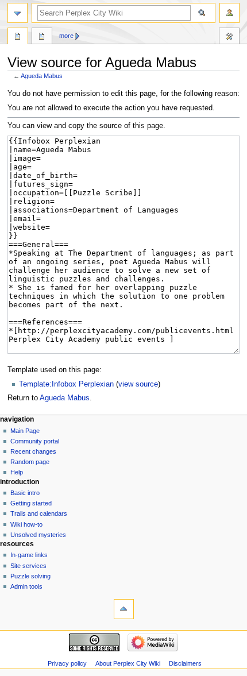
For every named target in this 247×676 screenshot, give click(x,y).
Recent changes (33, 451)
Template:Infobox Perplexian (66, 384)
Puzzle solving (30, 576)
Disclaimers (185, 663)
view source (138, 384)
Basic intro (25, 492)
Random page (29, 461)
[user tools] (229, 13)
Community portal (34, 441)
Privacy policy (67, 663)
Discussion (42, 37)
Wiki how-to (26, 524)
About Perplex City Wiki (127, 663)
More (66, 35)
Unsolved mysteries (38, 534)
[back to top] (124, 609)
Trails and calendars (38, 513)
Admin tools (26, 586)
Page (18, 37)
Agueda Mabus (42, 75)
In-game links (29, 554)
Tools (229, 37)
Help (16, 472)
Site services (28, 565)
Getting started (31, 503)
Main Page (25, 430)
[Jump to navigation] (17, 13)
